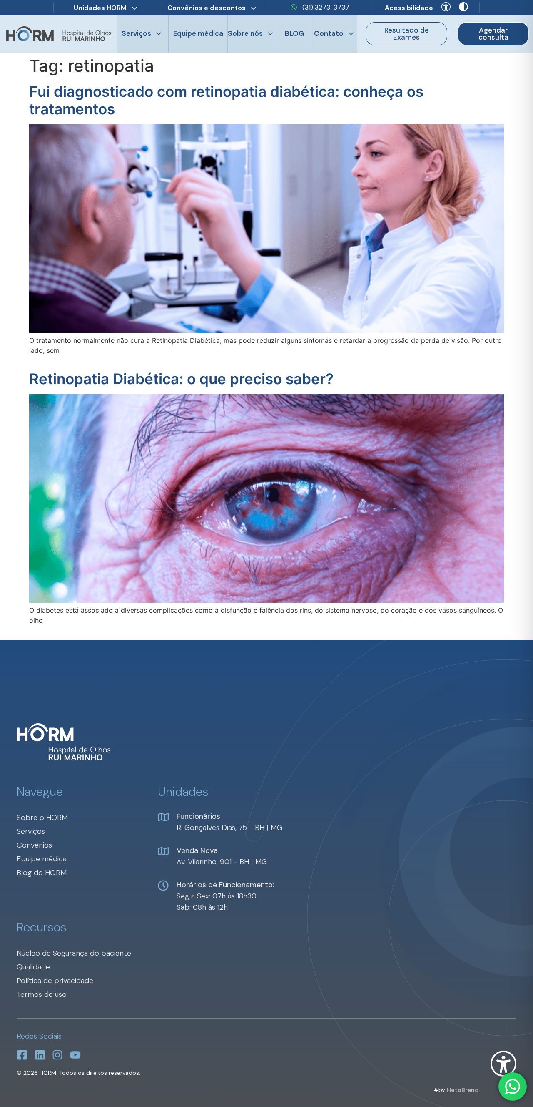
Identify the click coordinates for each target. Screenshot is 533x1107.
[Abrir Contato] (351, 33)
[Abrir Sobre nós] (270, 33)
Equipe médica (198, 33)
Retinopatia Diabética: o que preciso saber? (181, 378)
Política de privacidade (55, 981)
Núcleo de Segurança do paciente (74, 953)
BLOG (294, 33)
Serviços (31, 831)
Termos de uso (42, 994)
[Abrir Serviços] (158, 33)
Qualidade (33, 967)
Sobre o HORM (42, 818)
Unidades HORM (100, 7)
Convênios (34, 845)
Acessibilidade (409, 7)
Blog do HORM (42, 873)
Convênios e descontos (206, 7)
